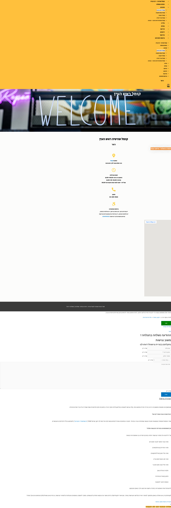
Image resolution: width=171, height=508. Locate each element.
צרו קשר (162, 35)
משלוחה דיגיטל (70, 306)
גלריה (163, 23)
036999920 (106, 216)
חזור (170, 331)
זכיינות (162, 29)
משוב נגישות (159, 502)
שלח (166, 394)
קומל (111, 161)
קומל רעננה (162, 15)
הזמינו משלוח (160, 4)
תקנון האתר (156, 317)
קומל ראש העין (161, 10)
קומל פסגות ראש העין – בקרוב (156, 20)
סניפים (162, 7)
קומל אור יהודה (161, 18)
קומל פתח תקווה (160, 13)
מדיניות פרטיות (147, 317)
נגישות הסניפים (160, 38)
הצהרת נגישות (167, 502)
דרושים (162, 32)
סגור (166, 323)
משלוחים (77, 306)
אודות (163, 26)
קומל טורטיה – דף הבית (161, 43)
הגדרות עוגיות (167, 326)
